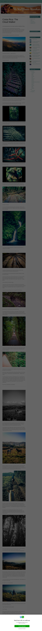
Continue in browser (22, 628)
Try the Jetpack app (21, 626)
